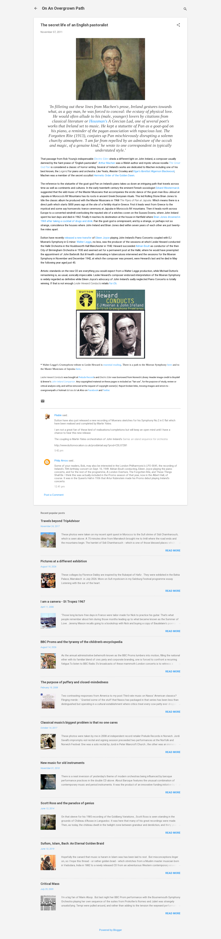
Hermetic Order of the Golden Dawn (114, 175)
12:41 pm (59, 486)
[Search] (185, 9)
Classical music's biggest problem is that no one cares (79, 722)
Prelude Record (86, 377)
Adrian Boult (143, 246)
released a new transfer (78, 237)
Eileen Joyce (102, 237)
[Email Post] (43, 402)
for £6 (113, 283)
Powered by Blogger (110, 930)
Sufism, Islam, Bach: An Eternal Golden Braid (72, 843)
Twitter (106, 390)
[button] (178, 25)
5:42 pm (58, 450)
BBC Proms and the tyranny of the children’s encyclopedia (81, 642)
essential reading (112, 364)
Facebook (93, 390)
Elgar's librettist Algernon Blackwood (153, 171)
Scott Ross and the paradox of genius (67, 803)
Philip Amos (61, 460)
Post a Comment (54, 494)
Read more (172, 550)
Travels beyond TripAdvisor (60, 521)
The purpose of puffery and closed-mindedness (74, 682)
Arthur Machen (106, 163)
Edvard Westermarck (167, 187)
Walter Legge (84, 241)
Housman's (98, 121)
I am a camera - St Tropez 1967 (63, 601)
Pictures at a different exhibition (64, 561)
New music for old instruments (62, 763)
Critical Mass (50, 884)
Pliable (58, 415)
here (169, 364)
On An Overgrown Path (63, 8)
